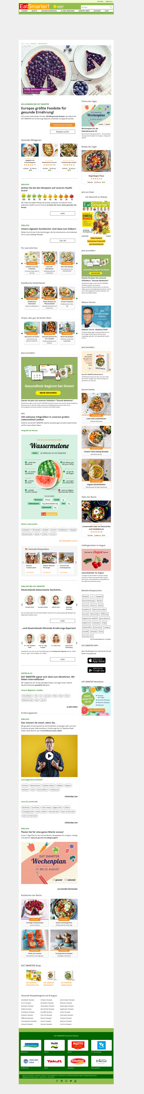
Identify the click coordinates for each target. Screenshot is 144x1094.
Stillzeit (67, 807)
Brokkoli (45, 530)
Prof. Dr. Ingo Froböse (43, 646)
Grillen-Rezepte (65, 1012)
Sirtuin (67, 696)
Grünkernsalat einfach (68, 162)
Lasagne (107, 627)
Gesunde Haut (54, 812)
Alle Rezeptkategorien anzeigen (100, 639)
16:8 (35, 696)
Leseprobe (85, 236)
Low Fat (43, 700)
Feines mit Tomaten (34, 953)
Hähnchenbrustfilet (99, 609)
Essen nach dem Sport (29, 816)
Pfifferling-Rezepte (27, 1018)
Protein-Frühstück (67, 302)
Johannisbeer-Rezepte (67, 1000)
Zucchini (53, 534)
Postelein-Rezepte (27, 1015)
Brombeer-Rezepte (27, 1006)
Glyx (36, 700)
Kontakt (43, 1075)
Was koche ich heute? (32, 337)
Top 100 (62, 240)
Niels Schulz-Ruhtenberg (69, 646)
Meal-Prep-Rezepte (67, 337)
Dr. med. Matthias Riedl (29, 646)
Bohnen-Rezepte (46, 1018)
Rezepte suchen (62, 132)
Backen (99, 601)
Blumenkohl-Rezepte (47, 1009)
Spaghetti (99, 596)
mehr (62, 213)
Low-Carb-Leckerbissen (96, 418)
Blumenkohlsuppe (89, 601)
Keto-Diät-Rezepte (67, 267)
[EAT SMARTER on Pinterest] (62, 1081)
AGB (48, 1075)
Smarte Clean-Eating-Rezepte (96, 451)
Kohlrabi (94, 631)
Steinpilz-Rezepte (27, 1024)
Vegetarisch (86, 623)
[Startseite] (34, 6)
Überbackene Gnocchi (49, 162)
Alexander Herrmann (69, 608)
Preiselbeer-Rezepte (27, 1012)
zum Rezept (30, 572)
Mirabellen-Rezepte (47, 1003)
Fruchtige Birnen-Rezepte (64, 953)
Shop (107, 11)
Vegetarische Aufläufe (90, 618)
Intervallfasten (27, 696)
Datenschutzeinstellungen (75, 1075)
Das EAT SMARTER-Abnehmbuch (92, 374)
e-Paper (108, 236)
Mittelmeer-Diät (27, 700)
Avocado (85, 614)
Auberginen (26, 530)
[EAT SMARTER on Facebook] (57, 1081)
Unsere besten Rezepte (62, 125)
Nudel (101, 605)
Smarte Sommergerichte (64, 923)
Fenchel (53, 530)
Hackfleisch (86, 609)
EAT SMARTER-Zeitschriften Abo (32, 983)
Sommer (24, 11)
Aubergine (96, 623)
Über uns (24, 1075)
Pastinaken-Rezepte (66, 1015)
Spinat (37, 534)
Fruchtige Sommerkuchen (34, 923)
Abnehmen (25, 807)
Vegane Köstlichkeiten (96, 484)
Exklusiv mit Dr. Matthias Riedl (94, 329)
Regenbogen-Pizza (96, 176)
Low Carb (47, 696)
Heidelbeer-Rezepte (27, 1000)
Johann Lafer (56, 607)
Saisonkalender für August (93, 573)
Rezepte (34, 11)
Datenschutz (62, 1075)
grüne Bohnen (104, 618)
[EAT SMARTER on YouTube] (75, 1081)
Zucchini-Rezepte (65, 1024)
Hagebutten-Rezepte (67, 1009)
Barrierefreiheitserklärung (30, 1077)
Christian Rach (29, 607)
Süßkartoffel (87, 627)
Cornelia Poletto (43, 607)
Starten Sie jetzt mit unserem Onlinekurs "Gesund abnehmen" (47, 400)
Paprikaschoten (27, 534)
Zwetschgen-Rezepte (67, 1006)
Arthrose (25, 785)
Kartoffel (85, 631)
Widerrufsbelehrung (90, 1075)
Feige (104, 623)
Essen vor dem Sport (68, 812)
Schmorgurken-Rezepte (29, 1021)
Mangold (73, 530)
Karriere (31, 1075)
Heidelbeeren (63, 530)
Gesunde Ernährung (49, 11)
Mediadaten (43, 1077)
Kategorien (51, 1077)
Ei (92, 596)
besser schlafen (41, 812)
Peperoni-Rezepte (66, 1021)
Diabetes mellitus (48, 785)
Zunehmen (35, 807)
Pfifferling (105, 614)
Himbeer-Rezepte (46, 1000)
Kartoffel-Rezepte (46, 1012)
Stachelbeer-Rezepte (47, 1006)
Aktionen (97, 11)
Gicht (33, 790)
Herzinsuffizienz (42, 790)
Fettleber (60, 785)
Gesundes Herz (88, 636)
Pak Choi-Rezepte (46, 1015)
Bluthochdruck (35, 785)
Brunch (93, 605)
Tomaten (45, 534)
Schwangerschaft (28, 812)
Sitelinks (37, 1075)
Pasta (101, 631)
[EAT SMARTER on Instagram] (66, 1081)
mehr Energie (46, 807)
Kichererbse (97, 627)
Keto (60, 696)
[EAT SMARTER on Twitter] (71, 1081)
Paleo (55, 696)
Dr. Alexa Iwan (55, 645)
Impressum (54, 1075)
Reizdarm (25, 790)
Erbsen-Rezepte (46, 1021)
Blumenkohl (36, 530)
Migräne (68, 785)
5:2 (41, 696)
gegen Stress (57, 807)
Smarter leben (84, 11)
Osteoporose (54, 790)
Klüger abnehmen (67, 11)
